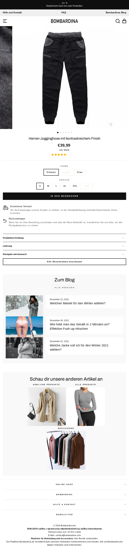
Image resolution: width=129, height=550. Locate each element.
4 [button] (66, 133)
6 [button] (72, 133)
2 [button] (61, 133)
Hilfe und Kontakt (12, 12)
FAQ (63, 12)
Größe (64, 180)
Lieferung (7, 246)
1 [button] (58, 133)
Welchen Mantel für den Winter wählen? (78, 303)
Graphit (66, 172)
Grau (79, 172)
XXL (75, 186)
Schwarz (51, 172)
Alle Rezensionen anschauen (64, 262)
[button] (59, 154)
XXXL (87, 186)
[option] (64, 5)
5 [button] (69, 133)
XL (64, 186)
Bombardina (64, 494)
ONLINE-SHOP (64, 484)
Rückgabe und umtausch (15, 254)
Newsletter (64, 514)
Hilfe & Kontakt (64, 504)
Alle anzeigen (65, 287)
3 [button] (63, 133)
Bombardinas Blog (116, 12)
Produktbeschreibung (13, 238)
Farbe (64, 166)
